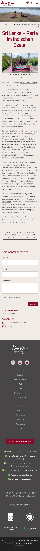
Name (4, 258)
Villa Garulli (31, 235)
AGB (20, 388)
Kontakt (20, 375)
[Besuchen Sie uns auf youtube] (27, 362)
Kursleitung (20, 415)
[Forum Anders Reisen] (10, 517)
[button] (37, 3)
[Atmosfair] (10, 528)
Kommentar (6, 281)
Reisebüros (20, 419)
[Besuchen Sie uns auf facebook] (13, 362)
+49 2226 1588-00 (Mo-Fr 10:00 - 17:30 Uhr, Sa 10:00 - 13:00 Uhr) (20, 494)
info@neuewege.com (20, 505)
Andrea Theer (17, 235)
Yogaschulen (20, 406)
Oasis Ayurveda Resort (28, 83)
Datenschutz (20, 424)
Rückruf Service (20, 380)
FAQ (20, 384)
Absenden (33, 304)
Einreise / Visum (20, 393)
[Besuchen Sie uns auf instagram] (20, 362)
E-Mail (4, 269)
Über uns (20, 371)
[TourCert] (29, 517)
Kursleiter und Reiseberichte (15, 323)
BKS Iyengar (6, 202)
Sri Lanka (8, 326)
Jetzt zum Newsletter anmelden (20, 441)
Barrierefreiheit (20, 398)
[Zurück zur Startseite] (10, 3)
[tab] (10, 74)
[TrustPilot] (29, 528)
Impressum (20, 428)
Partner (20, 410)
